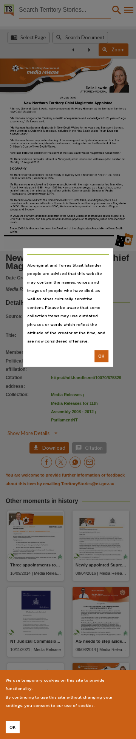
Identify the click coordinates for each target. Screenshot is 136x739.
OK (101, 356)
